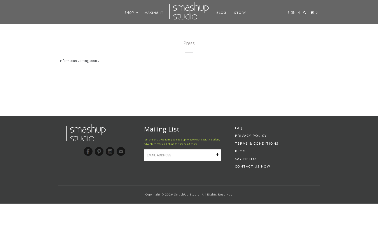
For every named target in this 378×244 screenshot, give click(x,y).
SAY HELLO (245, 158)
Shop (130, 12)
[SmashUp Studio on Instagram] (110, 151)
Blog (221, 12)
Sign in (293, 12)
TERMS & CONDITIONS (256, 143)
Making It (153, 12)
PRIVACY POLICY (251, 135)
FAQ (239, 128)
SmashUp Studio (187, 194)
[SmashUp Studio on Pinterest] (99, 151)
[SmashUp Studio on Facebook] (88, 151)
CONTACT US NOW (252, 166)
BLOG (240, 151)
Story (240, 12)
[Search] (305, 12)
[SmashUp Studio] (189, 18)
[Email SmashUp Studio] (121, 151)
